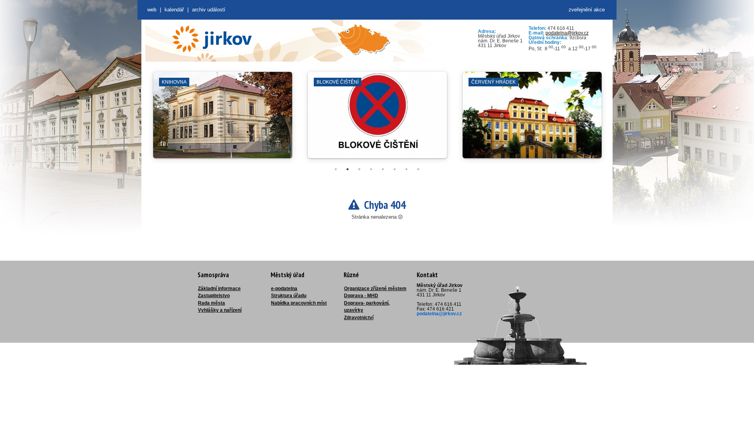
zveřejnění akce (587, 10)
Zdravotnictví (358, 317)
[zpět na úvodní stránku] (212, 39)
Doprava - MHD (361, 295)
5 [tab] (383, 169)
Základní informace (219, 288)
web (151, 10)
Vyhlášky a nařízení (220, 310)
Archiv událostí (208, 10)
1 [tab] (336, 169)
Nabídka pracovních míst (299, 303)
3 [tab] (359, 169)
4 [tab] (371, 169)
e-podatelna (284, 288)
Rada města (211, 303)
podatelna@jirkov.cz (567, 33)
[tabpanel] (222, 119)
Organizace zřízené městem (375, 288)
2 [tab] (347, 169)
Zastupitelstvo (214, 295)
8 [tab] (418, 169)
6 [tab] (395, 169)
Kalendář (174, 10)
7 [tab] (406, 169)
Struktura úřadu (288, 295)
